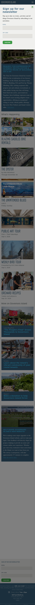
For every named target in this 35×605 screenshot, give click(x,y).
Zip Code (5, 32)
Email (4, 24)
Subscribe (7, 42)
